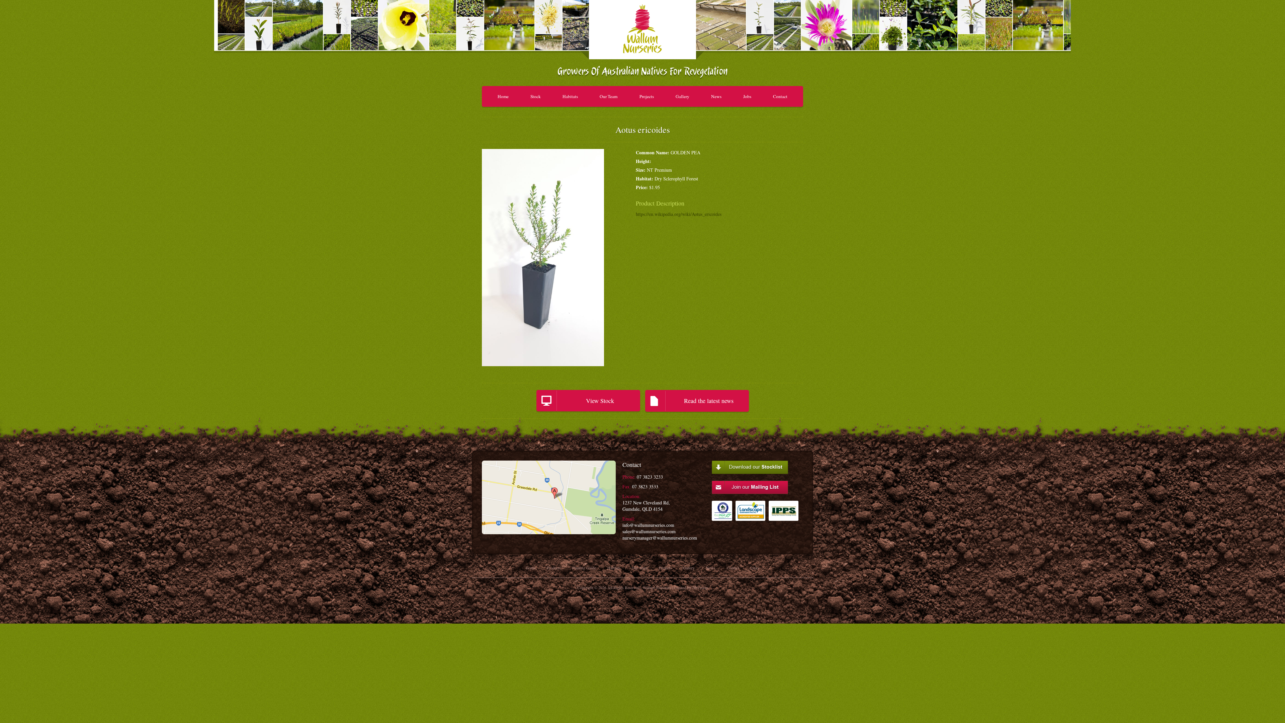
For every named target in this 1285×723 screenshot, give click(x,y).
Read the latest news (709, 401)
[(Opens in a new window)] (722, 514)
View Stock (600, 401)
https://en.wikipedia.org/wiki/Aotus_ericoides (678, 214)
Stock (535, 96)
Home (503, 96)
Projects (646, 96)
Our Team (608, 96)
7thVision (700, 587)
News (716, 96)
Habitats (570, 96)
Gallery (682, 96)
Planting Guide (584, 567)
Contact (780, 96)
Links (754, 567)
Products (554, 567)
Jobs (747, 96)
